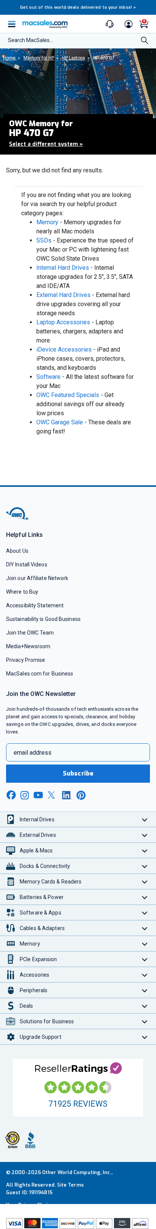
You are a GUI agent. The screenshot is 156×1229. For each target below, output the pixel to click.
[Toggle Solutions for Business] (145, 1021)
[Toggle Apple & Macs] (145, 850)
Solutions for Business (47, 1021)
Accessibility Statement (35, 605)
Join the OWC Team (30, 633)
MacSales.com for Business (39, 674)
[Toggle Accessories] (145, 974)
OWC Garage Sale (59, 422)
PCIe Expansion (38, 959)
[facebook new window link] (11, 795)
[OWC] (18, 518)
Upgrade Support (40, 1037)
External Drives (38, 835)
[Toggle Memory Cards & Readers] (145, 881)
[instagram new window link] (24, 795)
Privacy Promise (25, 660)
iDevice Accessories (64, 349)
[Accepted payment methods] (78, 1223)
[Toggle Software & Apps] (145, 912)
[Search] (144, 41)
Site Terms (70, 1185)
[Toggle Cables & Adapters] (145, 928)
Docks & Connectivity (45, 866)
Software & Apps (40, 913)
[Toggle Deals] (145, 1005)
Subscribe (78, 773)
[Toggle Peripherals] (145, 990)
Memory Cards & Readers (50, 882)
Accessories (34, 975)
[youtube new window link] (38, 795)
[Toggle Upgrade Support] (145, 1036)
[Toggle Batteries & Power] (145, 897)
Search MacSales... (30, 40)
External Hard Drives (63, 295)
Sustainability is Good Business (43, 619)
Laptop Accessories (63, 322)
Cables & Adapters (42, 928)
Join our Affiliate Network (37, 578)
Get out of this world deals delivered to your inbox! (78, 7)
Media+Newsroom (28, 646)
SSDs (43, 240)
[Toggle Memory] (145, 943)
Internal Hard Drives (62, 267)
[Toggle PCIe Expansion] (145, 959)
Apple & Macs (36, 850)
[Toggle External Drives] (145, 834)
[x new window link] (53, 795)
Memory (47, 222)
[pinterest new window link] (81, 795)
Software (48, 376)
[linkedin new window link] (67, 795)
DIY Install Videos (26, 564)
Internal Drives (37, 819)
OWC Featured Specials (67, 395)
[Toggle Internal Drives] (145, 819)
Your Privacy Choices (31, 1205)
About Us (17, 551)
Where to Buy (22, 592)
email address (32, 752)
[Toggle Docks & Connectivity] (145, 865)
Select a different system (46, 144)
